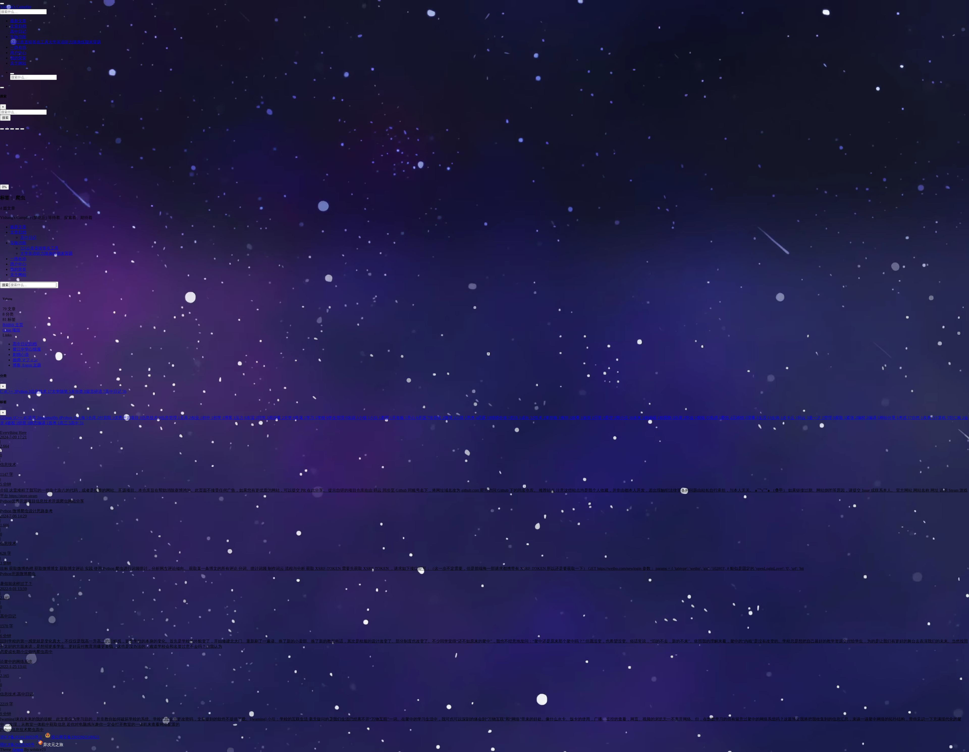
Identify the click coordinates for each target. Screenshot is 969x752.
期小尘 (624, 417)
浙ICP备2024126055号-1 (21, 737)
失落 (300, 417)
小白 (375, 417)
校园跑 (667, 417)
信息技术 (41, 391)
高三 (65, 423)
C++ (11, 391)
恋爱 (484, 417)
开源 (423, 417)
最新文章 (18, 227)
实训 (353, 417)
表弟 (928, 417)
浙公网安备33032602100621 (75, 737)
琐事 (752, 417)
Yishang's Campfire (15, 7)
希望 (386, 417)
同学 (263, 417)
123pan (7, 417)
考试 (905, 417)
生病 (777, 417)
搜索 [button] (6, 285)
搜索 (5, 118)
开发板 (399, 417)
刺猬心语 (21, 354)
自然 (917, 417)
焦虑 (715, 417)
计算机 (941, 417)
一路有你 (18, 259)
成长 (527, 417)
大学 (289, 417)
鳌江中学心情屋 (27, 349)
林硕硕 (651, 417)
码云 (803, 417)
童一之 (816, 417)
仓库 (93, 417)
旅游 (588, 417)
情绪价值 (500, 417)
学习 (311, 417)
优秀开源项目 (128, 417)
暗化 (28, 171)
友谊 (252, 417)
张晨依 (436, 417)
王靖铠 (739, 417)
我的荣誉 (18, 269)
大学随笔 (61, 391)
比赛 (680, 417)
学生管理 (337, 417)
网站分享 (889, 417)
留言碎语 (95, 391)
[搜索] (12, 73)
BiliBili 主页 (13, 325)
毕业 (691, 417)
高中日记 (18, 31)
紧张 (851, 417)
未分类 (78, 391)
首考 (54, 423)
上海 (82, 417)
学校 (322, 417)
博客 (229, 417)
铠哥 (23, 423)
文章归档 (18, 232)
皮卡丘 (790, 417)
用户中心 (18, 264)
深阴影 (21, 159)
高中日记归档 (25, 344)
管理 (829, 417)
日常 (599, 417)
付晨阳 (106, 417)
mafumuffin (50, 417)
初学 (218, 417)
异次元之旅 (53, 744)
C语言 (32, 417)
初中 (207, 417)
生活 (764, 417)
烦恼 (703, 417)
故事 (577, 417)
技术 (539, 417)
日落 (17, 171)
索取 (840, 417)
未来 (638, 417)
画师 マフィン (25, 360)
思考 (472, 417)
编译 (873, 417)
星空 (610, 417)
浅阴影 (7, 159)
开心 (412, 417)
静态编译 (38, 423)
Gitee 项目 (11, 330)
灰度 (40, 171)
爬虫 (726, 417)
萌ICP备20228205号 (17, 744)
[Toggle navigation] (2, 87)
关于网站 (18, 274)
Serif (24, 143)
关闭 (5, 171)
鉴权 (12, 423)
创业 (196, 417)
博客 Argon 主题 (27, 365)
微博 (449, 417)
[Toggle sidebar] (2, 3)
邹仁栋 (956, 417)
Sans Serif (9, 143)
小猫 (364, 417)
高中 (77, 423)
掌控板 (552, 417)
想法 (515, 417)
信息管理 (170, 417)
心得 (461, 417)
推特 (566, 417)
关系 (185, 417)
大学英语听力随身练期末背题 (74, 42)
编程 (862, 417)
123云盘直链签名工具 (29, 42)
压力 (241, 417)
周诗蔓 (276, 417)
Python (23, 391)
